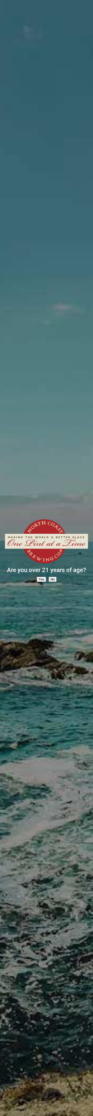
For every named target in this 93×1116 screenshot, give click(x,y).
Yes (41, 579)
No (53, 579)
